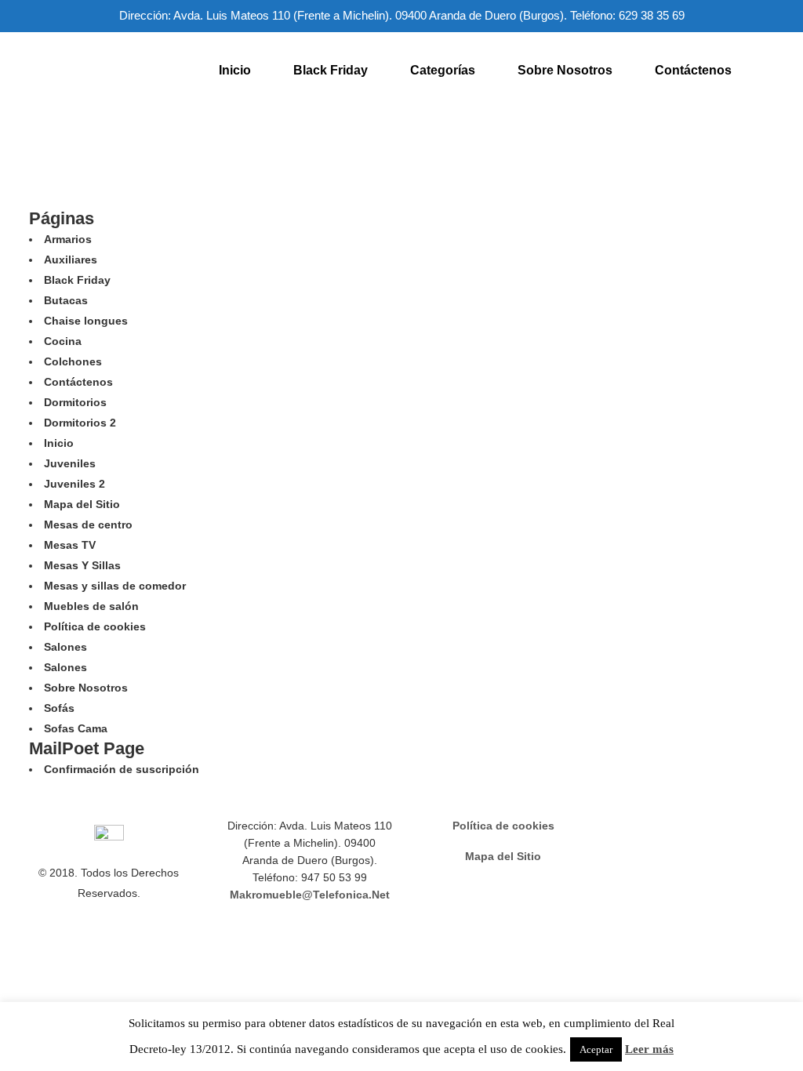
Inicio (59, 443)
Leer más (649, 1049)
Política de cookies (95, 626)
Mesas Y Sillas (82, 565)
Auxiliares (70, 259)
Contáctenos (78, 382)
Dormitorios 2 (80, 422)
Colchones (73, 361)
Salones (65, 647)
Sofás (59, 708)
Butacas (66, 300)
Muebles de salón (91, 606)
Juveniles (70, 463)
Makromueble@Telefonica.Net (310, 894)
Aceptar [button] (596, 1049)
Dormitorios (75, 402)
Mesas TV (70, 545)
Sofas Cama (75, 728)
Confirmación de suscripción (121, 769)
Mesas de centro (88, 524)
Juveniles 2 (74, 483)
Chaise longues (86, 320)
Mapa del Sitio (82, 504)
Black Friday (77, 280)
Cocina (63, 341)
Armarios (68, 239)
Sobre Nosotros (86, 687)
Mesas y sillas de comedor (115, 585)
